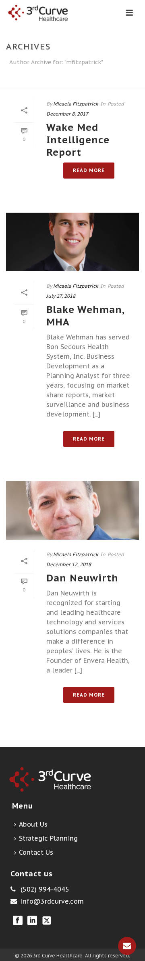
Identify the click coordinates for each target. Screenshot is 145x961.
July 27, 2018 (60, 296)
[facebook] (18, 921)
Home (71, 83)
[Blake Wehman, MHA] (72, 242)
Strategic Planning (48, 838)
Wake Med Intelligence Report (78, 139)
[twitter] (47, 921)
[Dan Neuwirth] (72, 510)
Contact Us (36, 852)
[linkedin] (32, 921)
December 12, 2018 (68, 564)
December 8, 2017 (67, 114)
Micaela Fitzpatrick (75, 104)
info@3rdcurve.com (52, 901)
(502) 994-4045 (45, 889)
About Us (33, 824)
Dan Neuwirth (82, 578)
